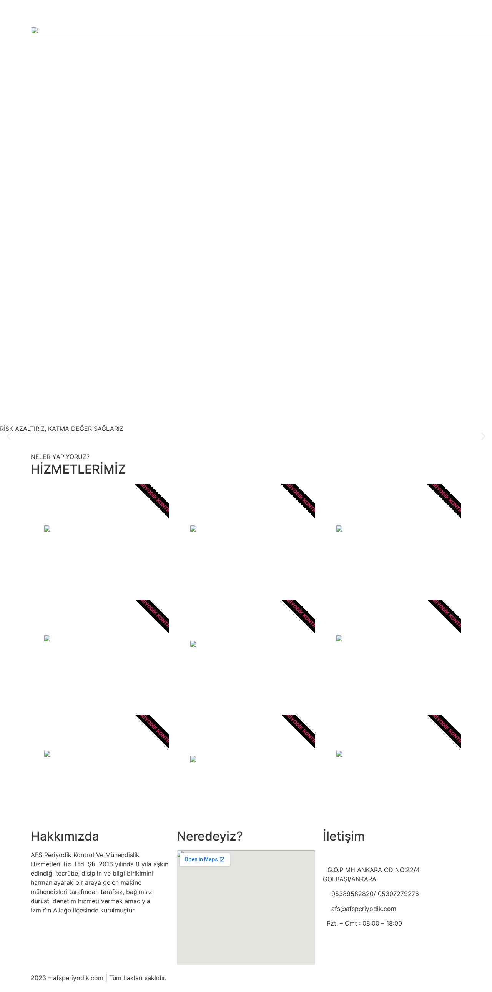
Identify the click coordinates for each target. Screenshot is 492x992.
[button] (8, 436)
